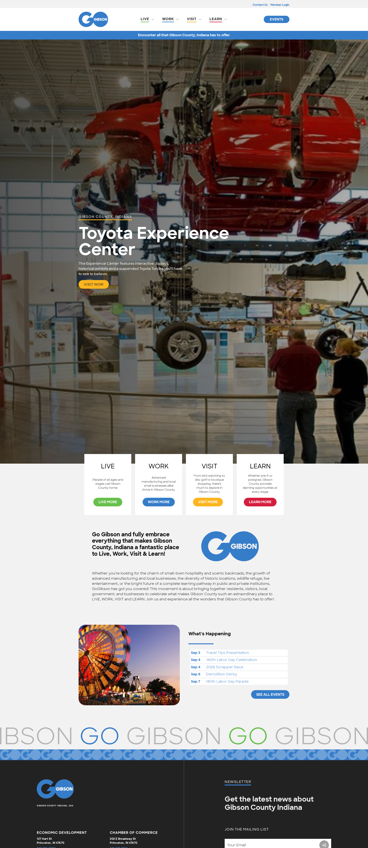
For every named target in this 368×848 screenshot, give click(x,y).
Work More (159, 502)
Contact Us (260, 5)
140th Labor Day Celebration (231, 660)
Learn (215, 19)
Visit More (208, 502)
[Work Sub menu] (177, 19)
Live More (108, 502)
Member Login (279, 5)
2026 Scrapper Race (224, 667)
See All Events (270, 694)
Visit (191, 19)
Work (168, 19)
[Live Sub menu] (152, 19)
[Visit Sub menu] (200, 19)
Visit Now (94, 284)
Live (145, 19)
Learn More (260, 502)
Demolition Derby (221, 674)
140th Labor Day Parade (227, 681)
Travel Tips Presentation (227, 652)
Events (276, 19)
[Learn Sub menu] (225, 19)
